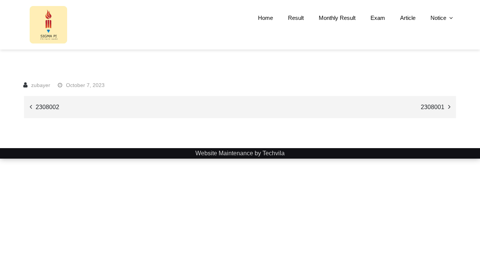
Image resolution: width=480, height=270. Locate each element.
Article (408, 18)
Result (296, 18)
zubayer (40, 85)
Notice (438, 18)
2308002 (47, 107)
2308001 (432, 107)
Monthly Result (337, 18)
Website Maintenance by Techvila (240, 153)
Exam (377, 18)
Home (265, 18)
